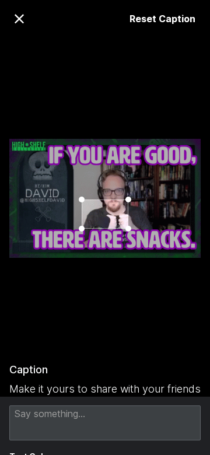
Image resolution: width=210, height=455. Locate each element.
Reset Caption (162, 18)
